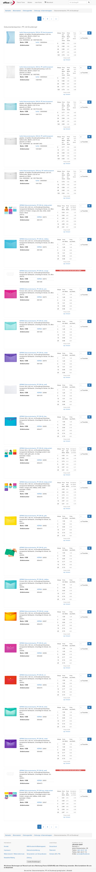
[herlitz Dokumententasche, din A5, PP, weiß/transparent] (10, 141)
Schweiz (51, 854)
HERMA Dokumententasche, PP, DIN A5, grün (33, 547)
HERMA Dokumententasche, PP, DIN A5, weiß (33, 770)
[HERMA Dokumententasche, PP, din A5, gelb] (10, 521)
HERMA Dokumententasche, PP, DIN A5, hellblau (34, 579)
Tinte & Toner (21, 2)
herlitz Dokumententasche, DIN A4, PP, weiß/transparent (36, 67)
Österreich (52, 850)
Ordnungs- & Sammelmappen (43, 11)
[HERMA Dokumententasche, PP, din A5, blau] (10, 421)
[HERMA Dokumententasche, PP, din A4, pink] (10, 294)
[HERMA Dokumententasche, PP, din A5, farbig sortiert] (10, 453)
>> (56, 18)
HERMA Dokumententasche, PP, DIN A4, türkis (33, 321)
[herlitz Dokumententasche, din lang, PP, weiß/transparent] (10, 176)
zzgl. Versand (66, 60)
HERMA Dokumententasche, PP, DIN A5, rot (33, 675)
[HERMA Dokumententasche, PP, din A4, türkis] (10, 326)
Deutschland (53, 846)
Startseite (8, 11)
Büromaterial (17, 11)
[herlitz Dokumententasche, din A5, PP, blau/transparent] (10, 107)
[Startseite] (9, 2)
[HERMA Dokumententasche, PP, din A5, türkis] (10, 712)
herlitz (37, 42)
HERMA (39, 217)
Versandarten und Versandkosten (36, 854)
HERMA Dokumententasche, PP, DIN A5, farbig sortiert (36, 448)
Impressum (7, 850)
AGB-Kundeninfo (32, 846)
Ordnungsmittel (27, 11)
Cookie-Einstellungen (33, 862)
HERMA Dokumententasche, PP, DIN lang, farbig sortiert (36, 790)
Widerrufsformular (19, 854)
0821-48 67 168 (82, 850)
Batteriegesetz (41, 846)
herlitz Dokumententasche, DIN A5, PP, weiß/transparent (36, 136)
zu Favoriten (84, 38)
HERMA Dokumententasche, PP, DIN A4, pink (33, 289)
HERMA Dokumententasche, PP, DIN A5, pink (33, 643)
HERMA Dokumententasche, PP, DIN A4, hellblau (34, 239)
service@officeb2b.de (83, 854)
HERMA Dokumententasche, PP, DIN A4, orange (34, 271)
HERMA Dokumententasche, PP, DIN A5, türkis (33, 707)
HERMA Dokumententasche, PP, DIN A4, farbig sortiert (36, 205)
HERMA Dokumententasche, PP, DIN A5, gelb (33, 516)
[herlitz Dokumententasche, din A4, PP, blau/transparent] (10, 37)
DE (56, 854)
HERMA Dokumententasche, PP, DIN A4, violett (34, 353)
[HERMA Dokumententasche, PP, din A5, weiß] (10, 774)
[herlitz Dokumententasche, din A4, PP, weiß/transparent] (10, 72)
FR (59, 854)
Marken (30, 2)
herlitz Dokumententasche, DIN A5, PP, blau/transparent (36, 101)
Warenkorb (49, 2)
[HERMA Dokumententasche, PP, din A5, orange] (10, 616)
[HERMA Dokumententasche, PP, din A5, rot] (10, 680)
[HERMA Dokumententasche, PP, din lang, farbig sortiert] (10, 796)
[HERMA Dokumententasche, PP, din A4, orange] (10, 274)
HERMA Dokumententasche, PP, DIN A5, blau (33, 416)
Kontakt (6, 846)
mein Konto (38, 2)
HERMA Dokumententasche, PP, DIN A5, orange (34, 611)
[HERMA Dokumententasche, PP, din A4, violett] (10, 358)
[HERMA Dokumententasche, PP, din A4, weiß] (10, 390)
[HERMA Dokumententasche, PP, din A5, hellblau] (10, 584)
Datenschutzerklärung (33, 850)
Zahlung (29, 858)
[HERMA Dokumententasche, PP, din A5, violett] (10, 744)
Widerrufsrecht (8, 854)
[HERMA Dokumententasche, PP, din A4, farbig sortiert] (10, 210)
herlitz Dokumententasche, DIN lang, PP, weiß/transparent (37, 171)
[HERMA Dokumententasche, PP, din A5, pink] (10, 648)
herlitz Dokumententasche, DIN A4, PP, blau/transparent (36, 32)
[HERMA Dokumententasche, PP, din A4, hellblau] (10, 244)
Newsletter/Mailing (9, 858)
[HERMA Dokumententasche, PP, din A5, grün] (10, 553)
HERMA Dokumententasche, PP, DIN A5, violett (34, 739)
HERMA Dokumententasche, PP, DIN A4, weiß (33, 384)
